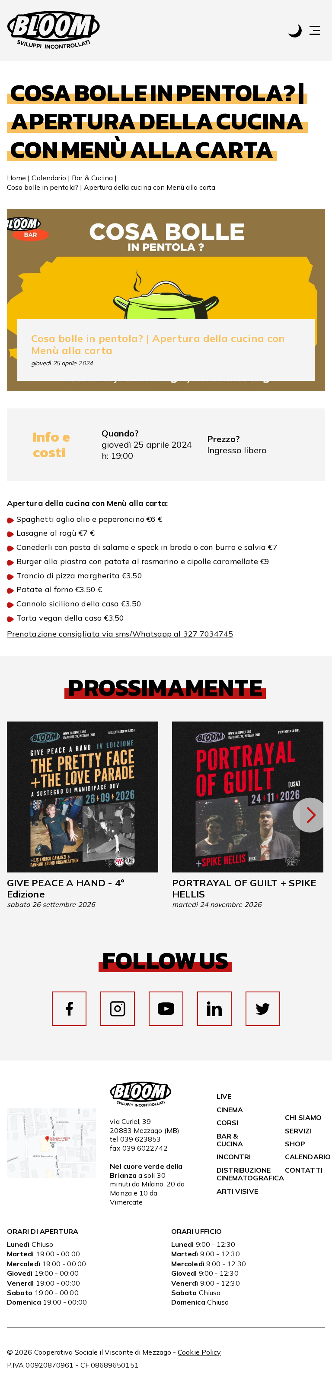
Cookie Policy (199, 1352)
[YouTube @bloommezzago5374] (166, 1009)
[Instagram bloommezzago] (117, 1009)
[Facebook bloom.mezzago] (69, 1009)
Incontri (234, 1156)
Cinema (230, 1109)
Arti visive (237, 1191)
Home (16, 177)
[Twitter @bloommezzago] (263, 1009)
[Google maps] (51, 1175)
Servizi (298, 1130)
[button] (319, 30)
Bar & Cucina (92, 177)
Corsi (227, 1122)
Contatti (303, 1170)
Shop (295, 1143)
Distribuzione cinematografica (250, 1174)
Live (224, 1096)
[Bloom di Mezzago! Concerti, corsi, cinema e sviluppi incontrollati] (53, 30)
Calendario (49, 177)
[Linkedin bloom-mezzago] (214, 1009)
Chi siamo (303, 1117)
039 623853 (140, 1139)
